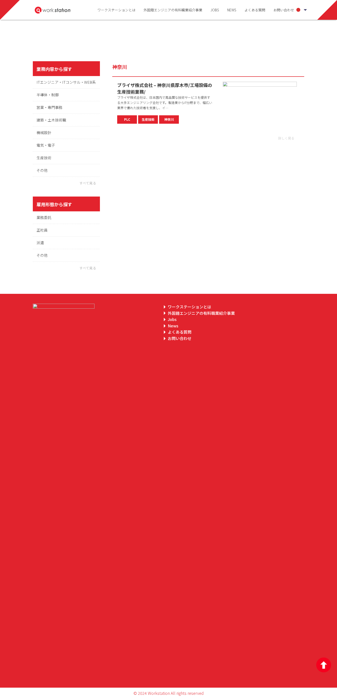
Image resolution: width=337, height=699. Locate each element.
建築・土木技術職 (51, 119)
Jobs (214, 9)
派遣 (40, 242)
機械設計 (44, 132)
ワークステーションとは (116, 9)
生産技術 (44, 157)
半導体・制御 (48, 94)
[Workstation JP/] (54, 9)
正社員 (42, 230)
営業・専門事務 (49, 107)
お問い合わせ (283, 9)
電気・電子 (46, 145)
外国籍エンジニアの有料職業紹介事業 (173, 9)
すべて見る (87, 182)
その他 (42, 170)
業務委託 (44, 217)
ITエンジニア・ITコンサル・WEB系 (66, 82)
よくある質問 (254, 9)
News (231, 9)
